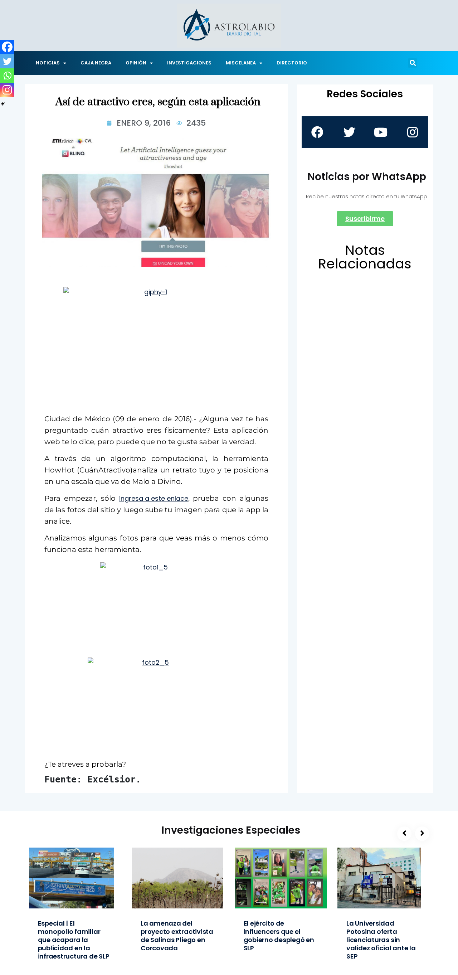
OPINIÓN (136, 62)
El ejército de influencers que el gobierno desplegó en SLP (279, 935)
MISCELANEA (241, 62)
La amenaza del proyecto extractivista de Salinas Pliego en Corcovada (177, 935)
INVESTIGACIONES (189, 62)
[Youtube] (380, 132)
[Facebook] (7, 47)
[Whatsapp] (7, 75)
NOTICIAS (48, 62)
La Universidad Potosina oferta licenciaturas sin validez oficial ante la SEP (381, 940)
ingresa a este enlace (153, 498)
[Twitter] (7, 61)
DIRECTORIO (292, 62)
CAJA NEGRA (96, 62)
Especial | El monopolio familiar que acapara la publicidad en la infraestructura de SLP (73, 940)
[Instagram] (7, 90)
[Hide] (3, 104)
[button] (412, 63)
